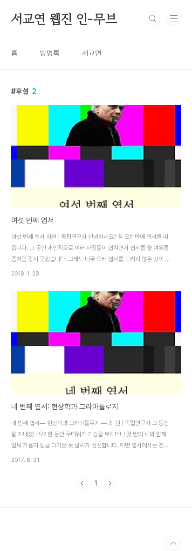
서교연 (92, 53)
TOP (173, 543)
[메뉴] (174, 18)
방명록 (50, 53)
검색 (153, 19)
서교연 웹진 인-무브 (64, 18)
